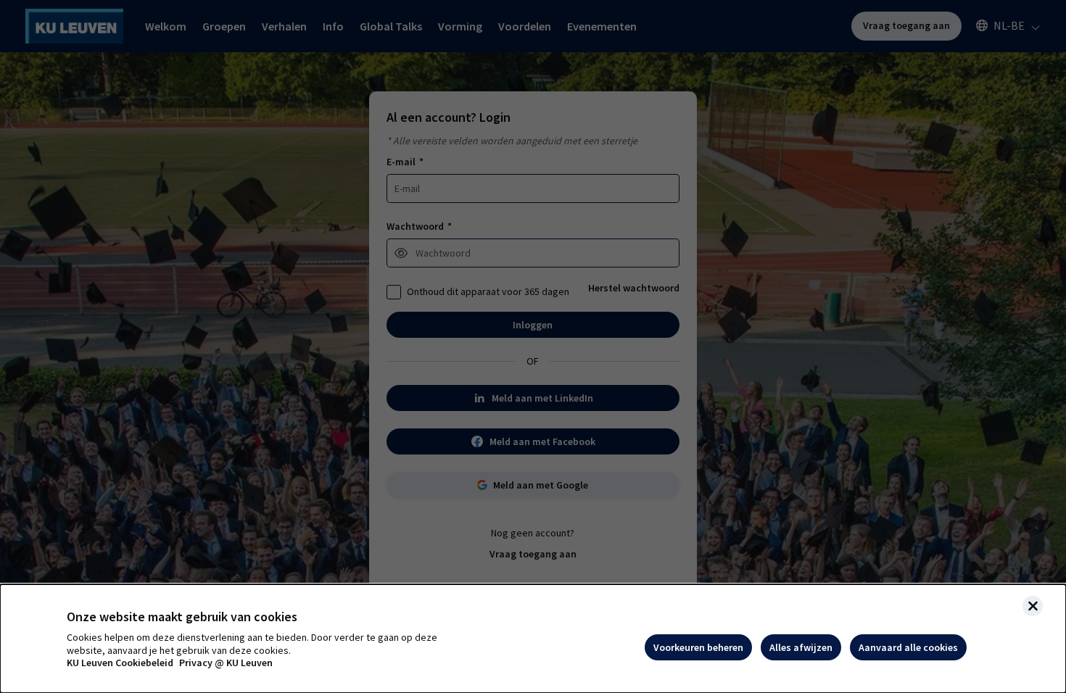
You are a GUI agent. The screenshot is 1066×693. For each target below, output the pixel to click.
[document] (533, 638)
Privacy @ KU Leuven (226, 663)
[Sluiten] (1032, 606)
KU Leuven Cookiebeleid (120, 663)
